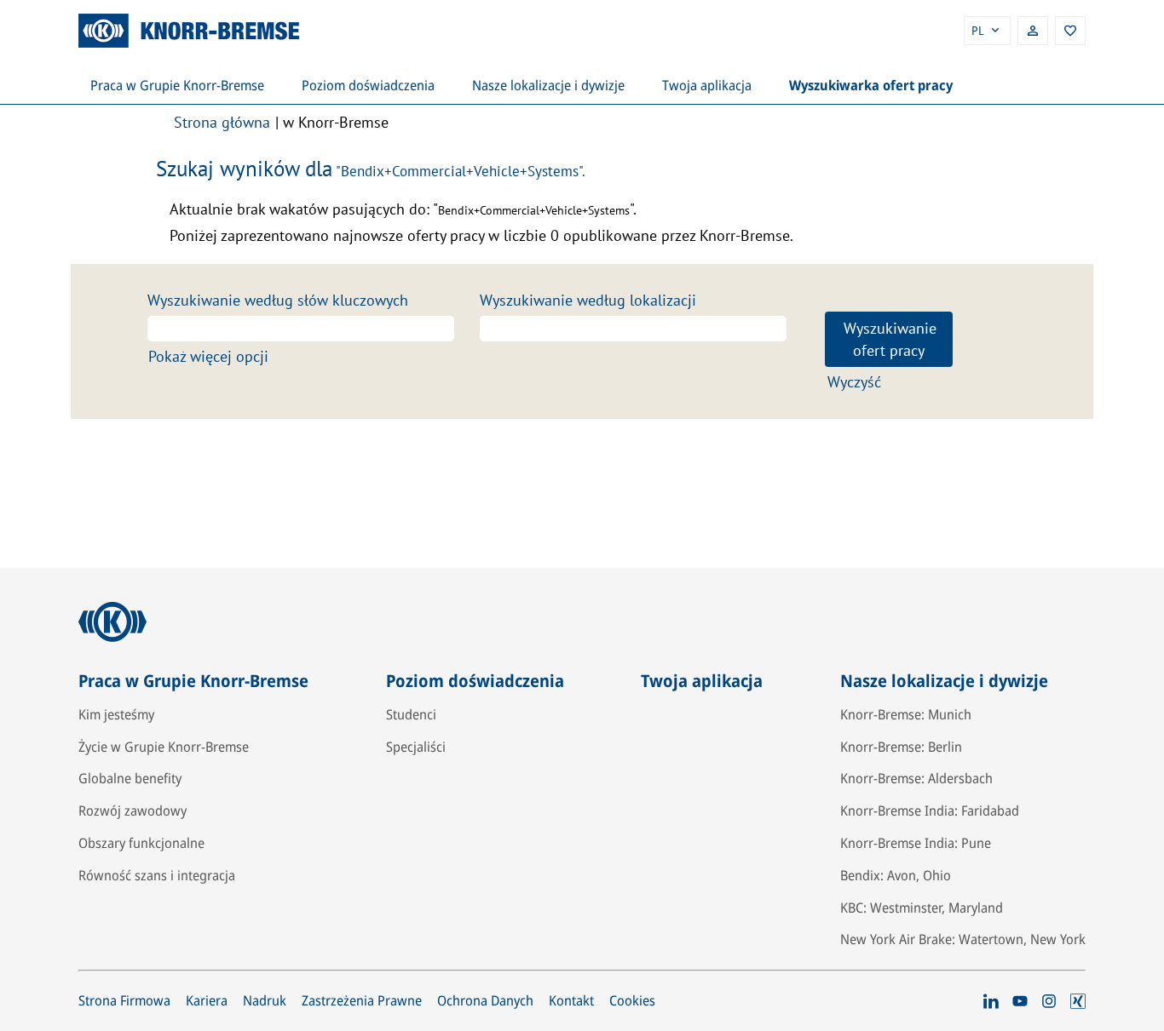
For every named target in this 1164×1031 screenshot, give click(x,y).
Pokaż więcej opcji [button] (208, 356)
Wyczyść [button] (854, 382)
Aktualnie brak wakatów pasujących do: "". (403, 209)
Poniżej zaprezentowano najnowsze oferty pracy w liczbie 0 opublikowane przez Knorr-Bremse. (481, 235)
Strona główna (222, 122)
